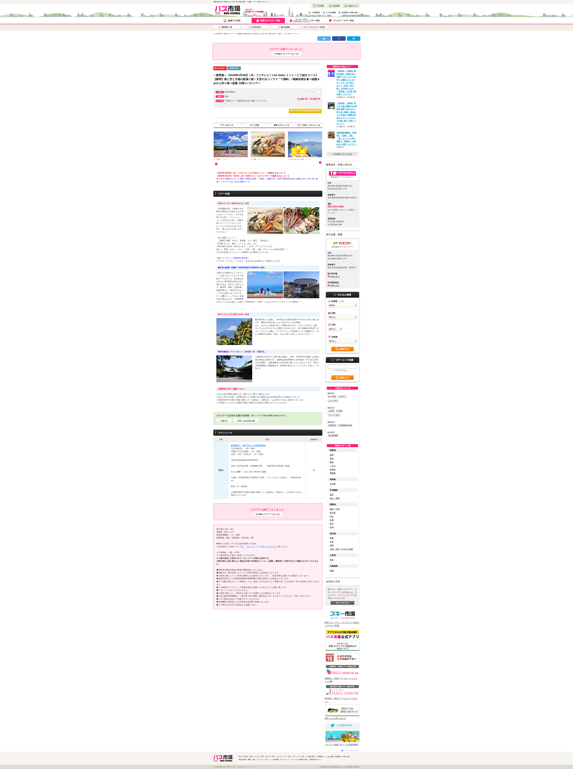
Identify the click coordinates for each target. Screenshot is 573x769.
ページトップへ (352, 750)
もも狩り (342, 396)
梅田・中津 (334, 509)
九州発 (333, 555)
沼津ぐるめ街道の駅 (246, 421)
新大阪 (333, 513)
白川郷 (339, 411)
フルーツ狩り (334, 415)
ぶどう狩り (333, 401)
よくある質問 (329, 756)
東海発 (333, 479)
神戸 (332, 524)
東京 (332, 458)
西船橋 (333, 473)
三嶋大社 (224, 421)
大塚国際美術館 (345, 425)
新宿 (332, 455)
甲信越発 (334, 490)
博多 (332, 560)
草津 (332, 527)
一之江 (333, 466)
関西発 (333, 504)
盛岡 (332, 545)
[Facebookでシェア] (339, 38)
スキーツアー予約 (298, 756)
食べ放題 (332, 396)
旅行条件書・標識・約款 (247, 759)
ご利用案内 (319, 756)
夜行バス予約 (243, 756)
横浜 (332, 462)
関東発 (333, 450)
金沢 (332, 494)
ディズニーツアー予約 (283, 756)
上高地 (331, 411)
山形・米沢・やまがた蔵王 (341, 549)
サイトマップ (284, 759)
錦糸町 (333, 469)
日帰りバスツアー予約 (256, 756)
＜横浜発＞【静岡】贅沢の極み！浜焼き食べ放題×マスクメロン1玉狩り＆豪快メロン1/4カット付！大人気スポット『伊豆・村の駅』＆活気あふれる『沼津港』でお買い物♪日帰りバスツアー (346, 82)
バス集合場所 (310, 756)
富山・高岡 (334, 498)
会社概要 (276, 759)
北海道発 (334, 566)
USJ (332, 516)
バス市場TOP (217, 33)
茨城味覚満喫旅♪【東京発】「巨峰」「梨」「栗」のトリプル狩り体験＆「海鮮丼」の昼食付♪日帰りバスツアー (346, 138)
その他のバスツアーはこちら (286, 54)
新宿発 (240, 33)
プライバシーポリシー (264, 759)
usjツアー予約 (270, 756)
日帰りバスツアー (230, 33)
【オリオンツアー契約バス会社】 (260, 546)
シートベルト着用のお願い (299, 759)
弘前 (332, 542)
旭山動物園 (333, 435)
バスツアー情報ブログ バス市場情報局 (341, 744)
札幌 (332, 570)
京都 (332, 520)
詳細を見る (335, 276)
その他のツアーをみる (342, 154)
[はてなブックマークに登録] (353, 38)
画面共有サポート (316, 759)
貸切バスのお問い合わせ (335, 718)
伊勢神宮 (332, 425)
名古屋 (333, 484)
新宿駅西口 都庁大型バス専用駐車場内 (248, 445)
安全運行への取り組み (342, 756)
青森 (332, 538)
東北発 (333, 533)
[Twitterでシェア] (324, 38)
